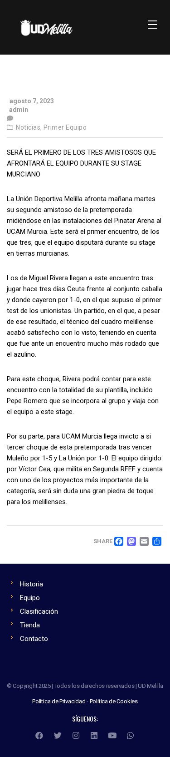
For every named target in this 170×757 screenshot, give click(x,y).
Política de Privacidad (59, 701)
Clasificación (39, 611)
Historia (31, 584)
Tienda (30, 625)
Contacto (34, 639)
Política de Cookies (114, 701)
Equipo (30, 598)
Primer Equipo (65, 127)
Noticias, (29, 127)
